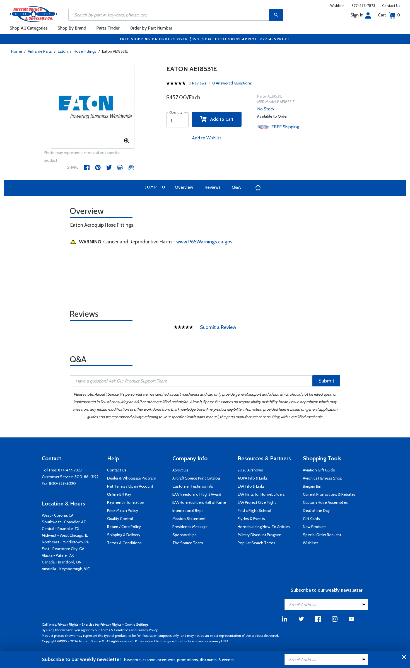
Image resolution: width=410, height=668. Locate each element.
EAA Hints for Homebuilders (261, 494)
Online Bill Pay (119, 494)
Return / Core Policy (124, 526)
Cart (389, 15)
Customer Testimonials (192, 486)
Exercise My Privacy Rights (101, 624)
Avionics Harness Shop (323, 478)
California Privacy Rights (60, 624)
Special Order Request (322, 534)
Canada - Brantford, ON (61, 562)
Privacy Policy (148, 630)
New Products (315, 526)
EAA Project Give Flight (257, 502)
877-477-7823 (363, 5)
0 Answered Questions (232, 83)
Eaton (63, 51)
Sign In (357, 15)
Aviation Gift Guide (319, 470)
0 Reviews (197, 83)
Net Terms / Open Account (130, 486)
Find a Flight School (254, 510)
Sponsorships (184, 534)
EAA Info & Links (251, 486)
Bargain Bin (312, 486)
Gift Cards (311, 518)
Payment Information (125, 502)
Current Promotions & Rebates (329, 494)
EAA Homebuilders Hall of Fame (199, 502)
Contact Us (391, 5)
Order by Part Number (151, 28)
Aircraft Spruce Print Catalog (196, 478)
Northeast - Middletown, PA (65, 541)
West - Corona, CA (57, 515)
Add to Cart (220, 119)
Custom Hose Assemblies (325, 502)
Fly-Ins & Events (251, 518)
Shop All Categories (29, 28)
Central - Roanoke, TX (60, 528)
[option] (92, 107)
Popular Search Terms (256, 542)
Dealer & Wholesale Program (131, 478)
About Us (180, 470)
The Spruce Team (187, 542)
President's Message (190, 526)
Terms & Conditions (124, 542)
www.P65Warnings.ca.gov (204, 242)
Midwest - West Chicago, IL (65, 535)
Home (16, 51)
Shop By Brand (72, 28)
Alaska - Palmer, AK (58, 555)
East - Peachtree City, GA (63, 548)
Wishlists (337, 5)
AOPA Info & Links (253, 478)
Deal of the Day (316, 510)
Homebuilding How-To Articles (264, 526)
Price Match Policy (122, 510)
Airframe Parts (40, 51)
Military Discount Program (259, 534)
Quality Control (120, 518)
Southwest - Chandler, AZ (64, 521)
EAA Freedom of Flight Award (196, 494)
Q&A (236, 187)
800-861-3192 (86, 476)
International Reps (188, 510)
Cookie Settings (136, 624)
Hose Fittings (85, 51)
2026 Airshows (250, 470)
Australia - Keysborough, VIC (66, 568)
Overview (184, 187)
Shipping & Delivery (123, 534)
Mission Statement (189, 518)
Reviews (212, 187)
